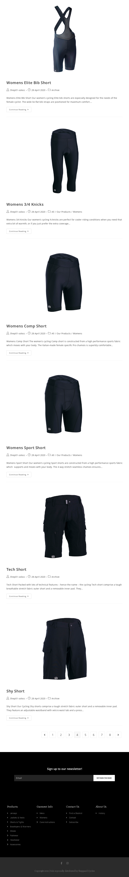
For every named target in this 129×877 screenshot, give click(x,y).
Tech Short (16, 569)
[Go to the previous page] (44, 735)
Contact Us (72, 806)
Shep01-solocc (17, 90)
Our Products (64, 211)
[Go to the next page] (118, 735)
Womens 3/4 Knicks (25, 204)
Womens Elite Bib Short (28, 82)
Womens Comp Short (26, 326)
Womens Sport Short (26, 447)
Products (12, 806)
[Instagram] (67, 863)
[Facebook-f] (61, 863)
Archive (55, 90)
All (53, 211)
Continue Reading (17, 109)
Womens (77, 211)
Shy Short (15, 691)
